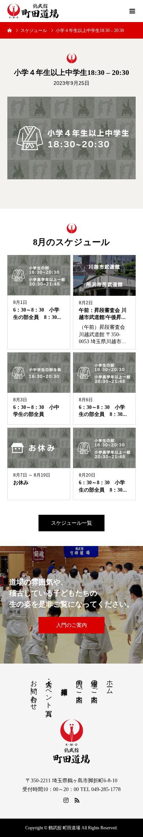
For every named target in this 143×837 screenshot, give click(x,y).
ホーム (109, 683)
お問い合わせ (33, 691)
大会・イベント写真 (48, 690)
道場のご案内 (94, 683)
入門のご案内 (71, 625)
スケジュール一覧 (71, 523)
